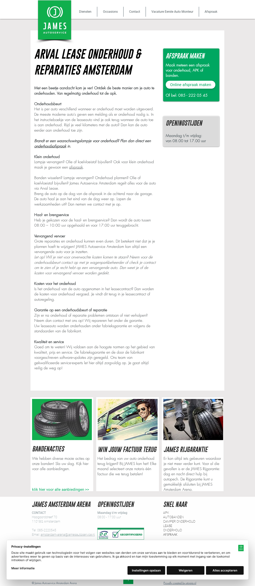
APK (166, 513)
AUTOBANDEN (173, 517)
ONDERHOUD (172, 530)
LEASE (167, 526)
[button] (85, 12)
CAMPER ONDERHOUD (179, 521)
